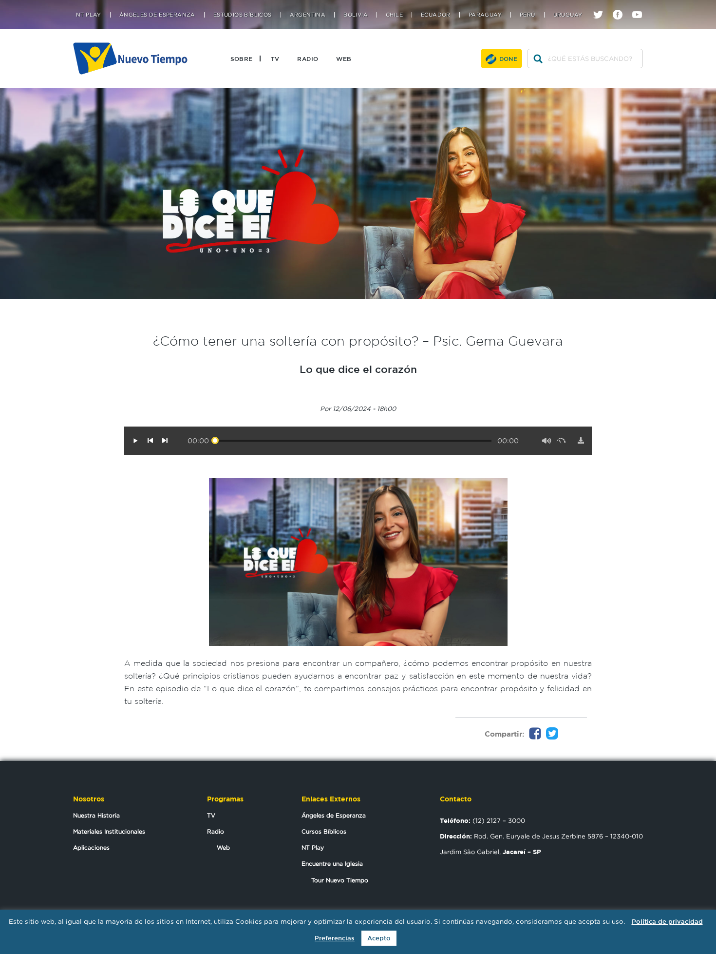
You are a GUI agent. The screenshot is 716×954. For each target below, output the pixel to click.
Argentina (308, 15)
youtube (641, 6)
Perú (527, 15)
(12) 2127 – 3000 (482, 820)
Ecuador (436, 15)
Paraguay (485, 15)
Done (508, 58)
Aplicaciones (91, 847)
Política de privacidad (667, 921)
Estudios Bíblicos (242, 15)
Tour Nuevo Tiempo (339, 880)
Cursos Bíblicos (323, 831)
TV (275, 58)
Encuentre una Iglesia (332, 863)
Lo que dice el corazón (358, 369)
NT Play (88, 15)
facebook (621, 6)
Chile (394, 15)
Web (343, 58)
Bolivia (355, 15)
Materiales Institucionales (109, 831)
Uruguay (568, 15)
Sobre (241, 58)
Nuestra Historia (96, 815)
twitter (602, 6)
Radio (307, 58)
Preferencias (335, 938)
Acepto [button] (379, 938)
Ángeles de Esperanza (157, 15)
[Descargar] (580, 440)
